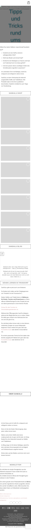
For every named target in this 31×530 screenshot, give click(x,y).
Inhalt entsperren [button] (5, 496)
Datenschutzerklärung (15, 515)
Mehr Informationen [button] (5, 494)
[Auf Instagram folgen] (14, 502)
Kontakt (5, 520)
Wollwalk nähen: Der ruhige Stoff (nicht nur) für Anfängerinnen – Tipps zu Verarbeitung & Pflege (15, 267)
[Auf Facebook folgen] (11, 502)
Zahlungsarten (13, 520)
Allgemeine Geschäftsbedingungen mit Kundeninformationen (15, 517)
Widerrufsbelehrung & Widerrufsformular (15, 518)
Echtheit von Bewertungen (15, 521)
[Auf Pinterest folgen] (17, 502)
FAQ (15, 514)
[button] (2, 3)
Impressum (20, 514)
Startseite (10, 514)
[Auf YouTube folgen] (20, 502)
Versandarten (23, 520)
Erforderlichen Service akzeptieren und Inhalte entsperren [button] (13, 499)
